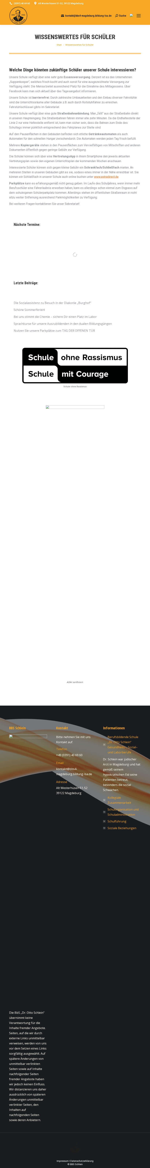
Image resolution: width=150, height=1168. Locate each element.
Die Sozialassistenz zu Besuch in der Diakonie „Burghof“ (52, 303)
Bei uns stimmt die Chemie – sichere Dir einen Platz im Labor (55, 317)
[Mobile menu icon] (138, 16)
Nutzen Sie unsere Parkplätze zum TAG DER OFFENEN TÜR (54, 331)
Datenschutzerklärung (81, 1161)
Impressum (63, 1161)
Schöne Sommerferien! (29, 310)
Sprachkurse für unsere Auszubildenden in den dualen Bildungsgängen (63, 324)
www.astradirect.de (106, 177)
